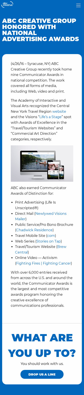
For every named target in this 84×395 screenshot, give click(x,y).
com (51, 236)
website (59, 111)
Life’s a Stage (50, 117)
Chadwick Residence (34, 230)
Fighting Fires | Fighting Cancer (43, 263)
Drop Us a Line (42, 374)
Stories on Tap (48, 241)
